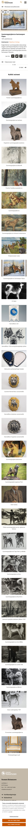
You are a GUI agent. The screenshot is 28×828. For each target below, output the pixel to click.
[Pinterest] (20, 56)
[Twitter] (16, 56)
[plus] (25, 56)
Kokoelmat (8, 798)
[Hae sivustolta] (21, 2)
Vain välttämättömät (14, 820)
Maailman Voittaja (14, 42)
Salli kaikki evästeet (14, 824)
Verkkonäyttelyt (10, 795)
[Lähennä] (3, 12)
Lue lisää (10, 811)
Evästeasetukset (14, 816)
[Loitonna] (8, 12)
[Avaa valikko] (25, 2)
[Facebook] (12, 56)
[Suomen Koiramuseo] (7, 2)
